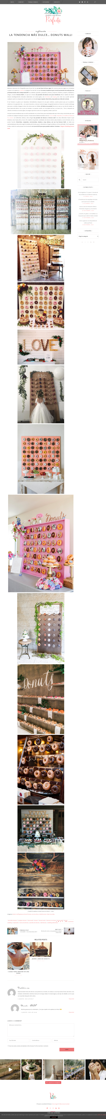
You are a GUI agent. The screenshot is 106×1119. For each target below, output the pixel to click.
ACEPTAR (54, 1117)
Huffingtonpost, (20, 914)
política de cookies (101, 1114)
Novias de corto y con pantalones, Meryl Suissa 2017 (51, 931)
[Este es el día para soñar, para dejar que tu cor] (31, 1069)
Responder (71, 999)
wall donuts (43, 922)
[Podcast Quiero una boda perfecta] (88, 115)
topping (55, 97)
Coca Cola (51, 115)
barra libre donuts (12, 920)
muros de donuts (24, 922)
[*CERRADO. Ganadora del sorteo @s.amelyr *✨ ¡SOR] (95, 1069)
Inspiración (41, 31)
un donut (21, 90)
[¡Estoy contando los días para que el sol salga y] (74, 1069)
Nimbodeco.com (24, 988)
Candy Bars (59, 115)
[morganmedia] (53, 1099)
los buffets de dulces (68, 115)
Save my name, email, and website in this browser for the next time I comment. (28, 1046)
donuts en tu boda (51, 920)
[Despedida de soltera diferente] (88, 144)
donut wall (30, 920)
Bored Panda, (27, 914)
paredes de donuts (34, 922)
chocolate (47, 97)
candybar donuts (22, 920)
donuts (36, 920)
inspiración (16, 922)
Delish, (14, 914)
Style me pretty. (51, 914)
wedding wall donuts (52, 922)
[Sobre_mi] (88, 56)
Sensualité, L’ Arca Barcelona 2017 (28, 931)
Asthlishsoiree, (43, 914)
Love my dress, (35, 914)
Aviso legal (55, 1104)
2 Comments (70, 921)
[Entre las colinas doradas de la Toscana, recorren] (10, 1069)
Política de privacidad (64, 1104)
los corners (10, 117)
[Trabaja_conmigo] (88, 85)
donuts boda (42, 920)
